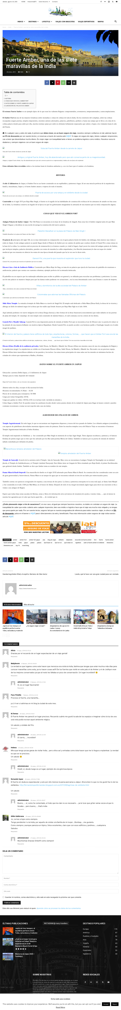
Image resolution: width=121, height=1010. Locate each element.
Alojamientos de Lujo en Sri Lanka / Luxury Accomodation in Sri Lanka (59, 628)
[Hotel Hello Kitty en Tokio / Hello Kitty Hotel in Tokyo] (84, 616)
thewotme (110, 542)
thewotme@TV (32, 1)
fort (95, 540)
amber (15, 540)
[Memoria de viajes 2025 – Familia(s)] (8, 956)
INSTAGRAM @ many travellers (55, 923)
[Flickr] (105, 1)
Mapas (101, 21)
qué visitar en (68, 542)
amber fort (23, 540)
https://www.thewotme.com (27, 588)
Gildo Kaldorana (17, 816)
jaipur (26, 542)
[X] (113, 1)
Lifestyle (46, 21)
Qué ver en (58, 542)
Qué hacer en (48, 542)
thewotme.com (8, 545)
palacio (39, 542)
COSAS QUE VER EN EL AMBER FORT (16, 101)
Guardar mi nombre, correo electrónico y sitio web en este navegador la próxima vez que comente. (43, 897)
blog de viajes (52, 540)
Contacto (55, 1)
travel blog (25, 545)
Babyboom (15, 663)
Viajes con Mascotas (65, 21)
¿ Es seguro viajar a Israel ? (35, 626)
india (20, 542)
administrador (25, 585)
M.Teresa (14, 713)
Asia (8, 54)
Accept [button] (106, 1004)
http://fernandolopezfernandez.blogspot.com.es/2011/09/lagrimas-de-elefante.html (54, 785)
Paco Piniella (16, 695)
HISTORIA (8, 98)
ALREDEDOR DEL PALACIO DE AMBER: (17, 106)
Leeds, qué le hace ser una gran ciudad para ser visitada (96, 574)
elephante (69, 540)
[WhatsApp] (63, 82)
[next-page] (7, 635)
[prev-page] (4, 635)
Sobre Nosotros (43, 1)
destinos (32, 21)
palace (32, 542)
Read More (60, 1007)
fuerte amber (109, 540)
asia (44, 540)
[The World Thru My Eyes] (60, 11)
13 (29, 72)
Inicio (4, 27)
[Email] (68, 82)
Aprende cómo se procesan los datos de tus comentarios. (59, 908)
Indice (20, 21)
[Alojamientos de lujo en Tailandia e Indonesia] (107, 616)
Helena (14, 747)
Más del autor (29, 605)
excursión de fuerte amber (83, 540)
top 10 (18, 545)
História (13, 54)
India (9, 27)
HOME (23, 1)
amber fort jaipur (34, 540)
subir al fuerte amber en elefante (94, 542)
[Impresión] (74, 82)
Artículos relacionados (12, 605)
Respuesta (14, 656)
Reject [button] (114, 1004)
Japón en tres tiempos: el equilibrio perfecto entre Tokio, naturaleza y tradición (13, 628)
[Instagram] (109, 1)
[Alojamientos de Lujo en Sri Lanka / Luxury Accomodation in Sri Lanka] (60, 616)
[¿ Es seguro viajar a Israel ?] (36, 616)
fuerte (101, 540)
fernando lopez (17, 779)
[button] (115, 22)
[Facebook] (101, 1)
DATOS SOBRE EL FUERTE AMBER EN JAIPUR (19, 103)
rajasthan (78, 542)
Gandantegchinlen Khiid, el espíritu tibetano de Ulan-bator (25, 574)
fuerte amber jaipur (10, 542)
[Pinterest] (57, 82)
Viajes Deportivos (86, 21)
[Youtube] (116, 1)
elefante (61, 540)
